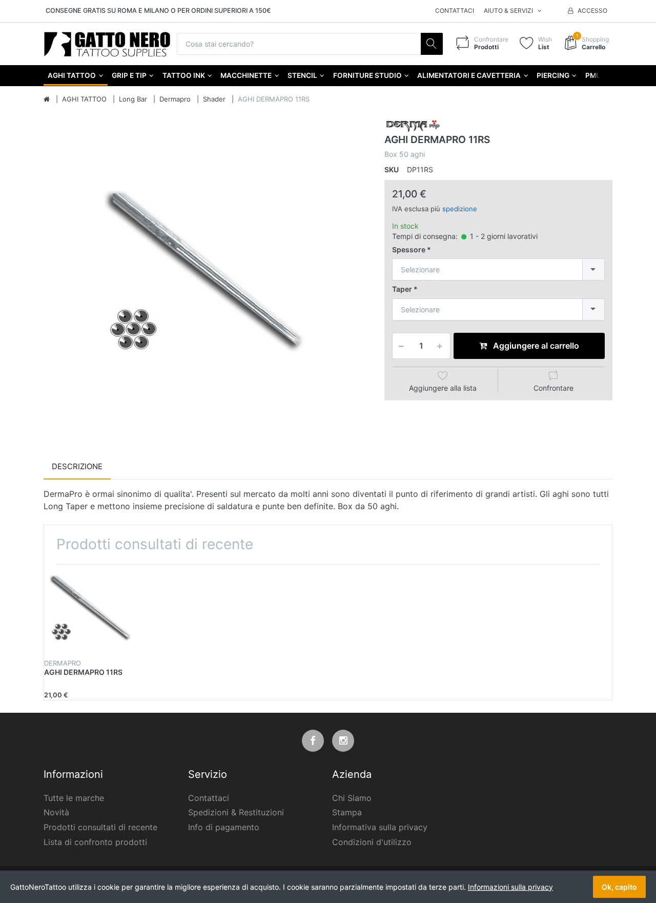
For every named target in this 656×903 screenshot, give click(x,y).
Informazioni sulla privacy (510, 886)
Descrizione (77, 466)
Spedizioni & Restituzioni (236, 812)
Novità (56, 812)
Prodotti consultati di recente (100, 827)
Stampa (347, 812)
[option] (206, 279)
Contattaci (454, 10)
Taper (402, 289)
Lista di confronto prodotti (95, 842)
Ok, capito (619, 886)
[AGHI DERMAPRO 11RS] (206, 279)
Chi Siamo (352, 798)
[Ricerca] (432, 44)
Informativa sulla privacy (379, 827)
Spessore (408, 249)
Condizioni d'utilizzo (372, 842)
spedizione (459, 209)
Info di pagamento (223, 827)
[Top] (47, 99)
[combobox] (498, 269)
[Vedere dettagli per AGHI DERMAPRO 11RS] (91, 612)
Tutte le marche (74, 798)
